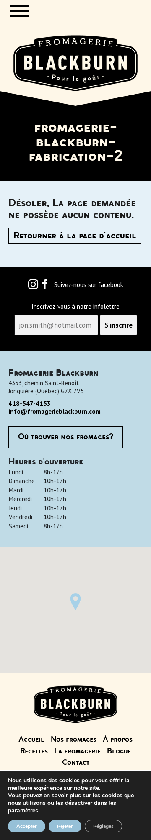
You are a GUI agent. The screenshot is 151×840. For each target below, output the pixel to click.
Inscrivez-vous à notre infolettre (75, 306)
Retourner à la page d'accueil (74, 235)
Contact (75, 762)
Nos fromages (73, 739)
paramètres (23, 810)
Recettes (34, 751)
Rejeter (65, 826)
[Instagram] (33, 286)
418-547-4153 (29, 403)
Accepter (26, 826)
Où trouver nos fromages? (65, 437)
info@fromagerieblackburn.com (54, 411)
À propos (118, 739)
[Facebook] (45, 286)
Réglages (103, 826)
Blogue (119, 751)
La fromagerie (77, 751)
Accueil (31, 739)
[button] (75, 601)
